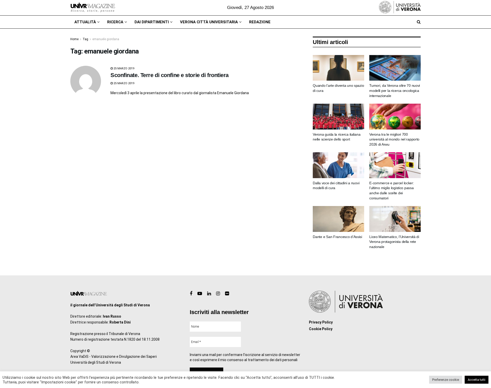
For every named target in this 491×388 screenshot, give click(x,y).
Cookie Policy (320, 329)
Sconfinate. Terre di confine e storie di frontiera (169, 75)
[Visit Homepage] (92, 8)
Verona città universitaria (209, 22)
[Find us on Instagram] (218, 294)
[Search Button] (419, 22)
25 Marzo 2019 (123, 68)
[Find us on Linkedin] (209, 294)
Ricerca (115, 22)
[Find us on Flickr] (227, 294)
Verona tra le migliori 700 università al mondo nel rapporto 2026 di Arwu (394, 139)
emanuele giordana (105, 39)
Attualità (85, 22)
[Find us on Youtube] (199, 294)
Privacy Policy (321, 322)
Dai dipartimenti (152, 22)
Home (74, 39)
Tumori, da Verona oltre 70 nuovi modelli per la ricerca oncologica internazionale (394, 90)
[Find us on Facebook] (191, 294)
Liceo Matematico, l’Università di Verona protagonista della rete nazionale (394, 242)
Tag (85, 39)
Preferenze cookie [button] (445, 380)
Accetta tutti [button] (476, 380)
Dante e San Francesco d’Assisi (337, 237)
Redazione (260, 22)
